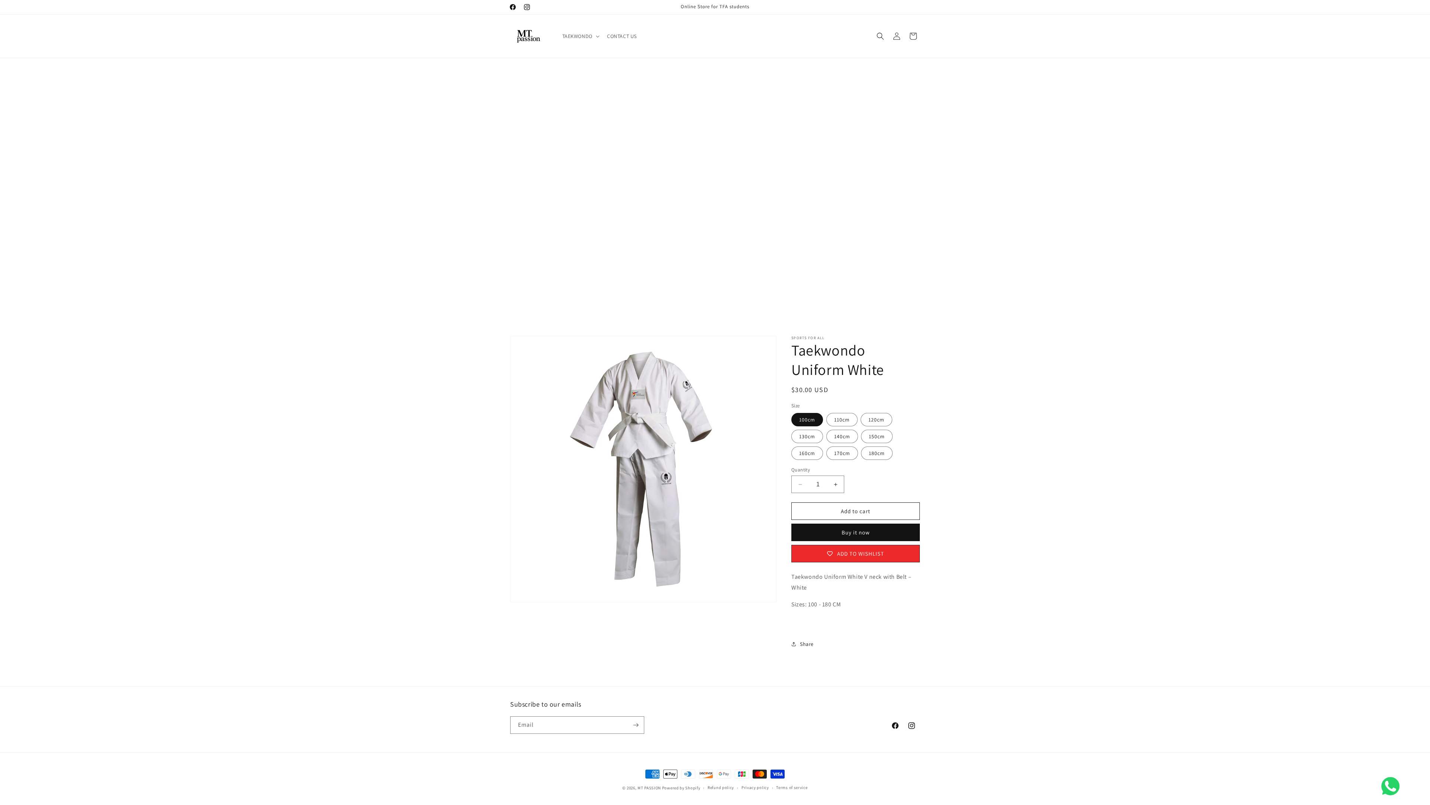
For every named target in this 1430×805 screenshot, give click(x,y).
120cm (876, 419)
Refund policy (721, 787)
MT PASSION (649, 787)
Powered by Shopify (681, 787)
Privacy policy (755, 787)
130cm (807, 436)
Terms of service (791, 787)
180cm (877, 453)
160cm (807, 453)
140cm (842, 436)
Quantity (800, 470)
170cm (842, 453)
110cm (842, 419)
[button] (580, 36)
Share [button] (807, 644)
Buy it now (856, 532)
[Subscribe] (635, 725)
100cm (807, 419)
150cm (877, 436)
